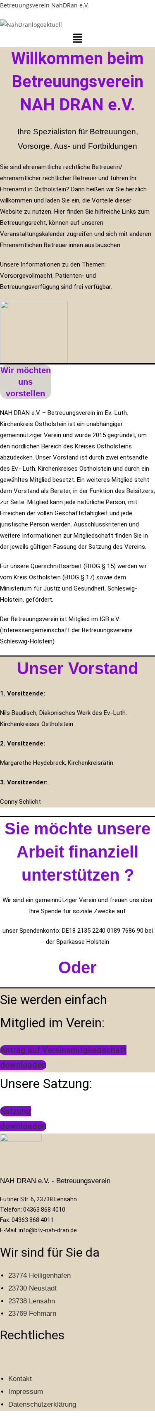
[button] (77, 38)
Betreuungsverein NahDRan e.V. (44, 5)
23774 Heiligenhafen (39, 1275)
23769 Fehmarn (32, 1313)
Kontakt (20, 1379)
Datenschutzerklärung (42, 1404)
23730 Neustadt (32, 1288)
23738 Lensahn (31, 1301)
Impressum (25, 1392)
